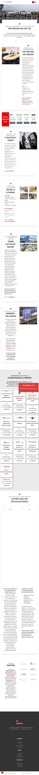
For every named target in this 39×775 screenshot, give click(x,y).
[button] (2, 773)
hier (35, 388)
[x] (37, 383)
